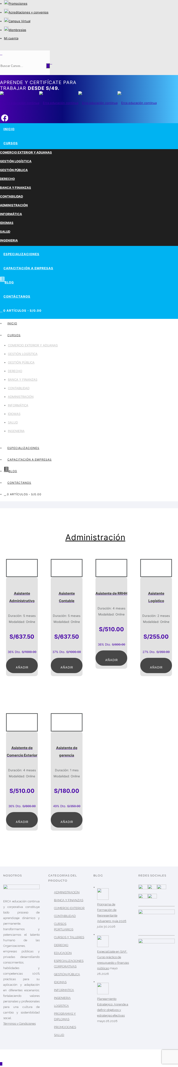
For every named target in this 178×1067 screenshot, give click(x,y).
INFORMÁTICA (11, 214)
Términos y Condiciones (19, 1023)
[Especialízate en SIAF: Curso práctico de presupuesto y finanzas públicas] (103, 946)
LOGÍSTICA (61, 1005)
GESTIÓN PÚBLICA (14, 170)
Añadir (22, 667)
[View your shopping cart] (51, 63)
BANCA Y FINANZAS (15, 187)
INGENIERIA (9, 240)
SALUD (5, 231)
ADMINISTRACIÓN (14, 205)
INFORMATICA (64, 990)
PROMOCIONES (65, 1027)
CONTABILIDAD (11, 196)
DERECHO (7, 179)
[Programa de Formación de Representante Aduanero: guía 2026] (103, 899)
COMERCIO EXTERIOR (69, 908)
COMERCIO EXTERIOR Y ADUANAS (26, 152)
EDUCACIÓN (63, 953)
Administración (95, 537)
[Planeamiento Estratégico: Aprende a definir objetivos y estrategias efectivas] (103, 993)
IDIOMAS (6, 223)
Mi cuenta (11, 38)
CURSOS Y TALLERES (69, 937)
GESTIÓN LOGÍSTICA (16, 161)
